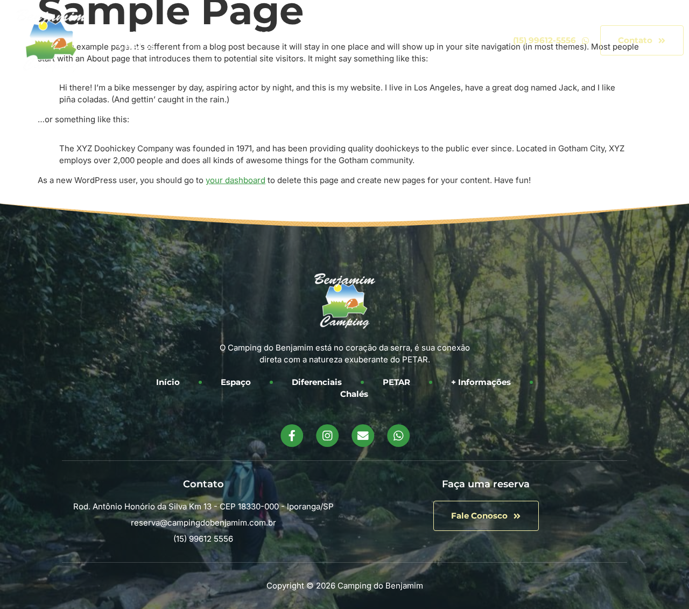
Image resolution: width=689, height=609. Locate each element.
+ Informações (403, 34)
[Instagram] (326, 435)
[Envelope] (362, 435)
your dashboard (235, 180)
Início (123, 34)
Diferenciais (255, 34)
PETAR (326, 34)
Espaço (180, 34)
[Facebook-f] (291, 435)
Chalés (137, 46)
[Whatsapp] (397, 435)
